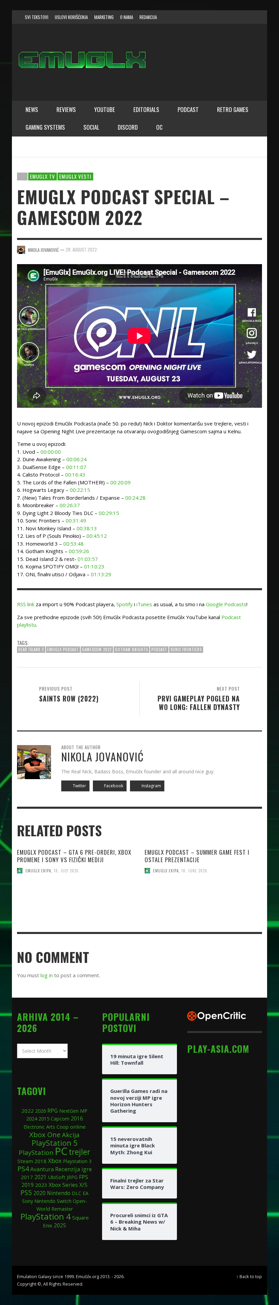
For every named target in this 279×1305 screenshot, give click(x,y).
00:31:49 (76, 520)
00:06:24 (76, 459)
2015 (43, 1118)
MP (83, 1111)
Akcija (71, 1134)
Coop (62, 1126)
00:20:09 (120, 482)
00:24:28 (135, 497)
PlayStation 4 (45, 1216)
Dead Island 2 (31, 649)
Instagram (151, 786)
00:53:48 (73, 543)
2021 (40, 1177)
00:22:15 (80, 489)
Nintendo (58, 1193)
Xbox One (45, 1134)
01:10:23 (94, 566)
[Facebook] (207, 17)
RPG (52, 1110)
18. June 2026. (195, 870)
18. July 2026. (67, 870)
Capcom (60, 1118)
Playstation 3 (77, 1161)
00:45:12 (96, 535)
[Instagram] (220, 17)
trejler (79, 1152)
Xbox (55, 1161)
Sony (27, 1200)
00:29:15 (109, 513)
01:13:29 (101, 574)
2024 (31, 1118)
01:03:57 (88, 558)
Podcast (159, 649)
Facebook (113, 786)
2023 (41, 1184)
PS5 (26, 1192)
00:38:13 (87, 528)
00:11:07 (76, 467)
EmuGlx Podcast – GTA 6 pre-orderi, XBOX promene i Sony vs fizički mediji (74, 856)
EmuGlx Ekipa (38, 870)
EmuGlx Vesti (75, 176)
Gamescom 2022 (97, 649)
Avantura (42, 1169)
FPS (83, 1177)
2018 (40, 1161)
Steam (25, 1161)
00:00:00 (50, 451)
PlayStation (36, 1152)
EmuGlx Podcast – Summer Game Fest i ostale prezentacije (197, 856)
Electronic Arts (39, 1127)
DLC (76, 1193)
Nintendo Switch (52, 1200)
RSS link (25, 604)
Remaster (62, 1209)
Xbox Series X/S (68, 1185)
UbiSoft (56, 1177)
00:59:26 (79, 551)
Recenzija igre (73, 1169)
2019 (27, 1185)
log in (46, 975)
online (78, 1126)
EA (85, 1193)
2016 (77, 1118)
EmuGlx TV (42, 176)
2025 (60, 1225)
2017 (27, 1177)
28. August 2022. (82, 249)
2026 (40, 1110)
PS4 (23, 1168)
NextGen (69, 1111)
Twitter (79, 786)
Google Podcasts (226, 604)
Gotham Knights (131, 649)
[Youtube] (246, 17)
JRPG (72, 1177)
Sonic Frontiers (186, 649)
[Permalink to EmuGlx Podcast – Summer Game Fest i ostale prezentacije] (203, 910)
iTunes (144, 604)
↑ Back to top (249, 1276)
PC (61, 1151)
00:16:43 (75, 474)
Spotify (124, 604)
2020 (39, 1193)
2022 (27, 1110)
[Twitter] (233, 17)
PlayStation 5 (55, 1143)
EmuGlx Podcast (63, 649)
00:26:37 (70, 505)
